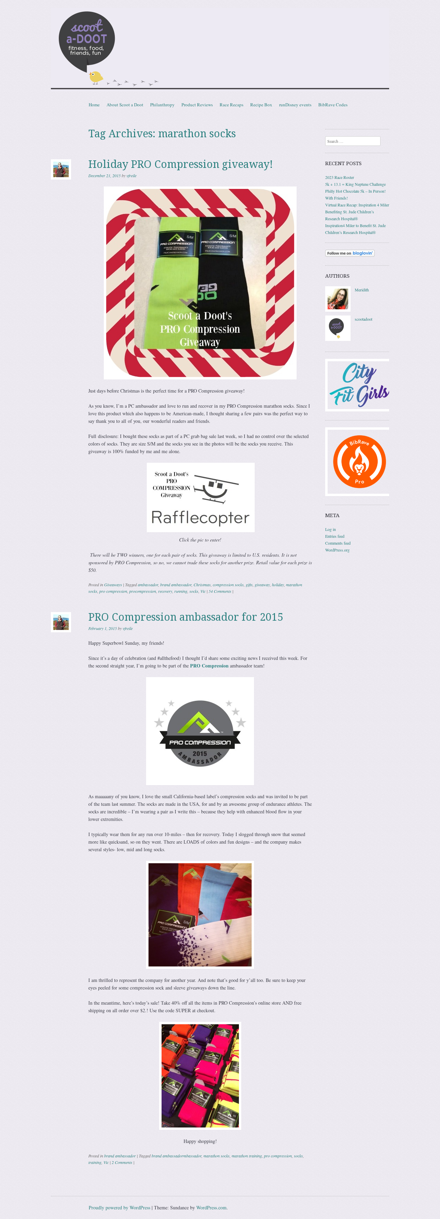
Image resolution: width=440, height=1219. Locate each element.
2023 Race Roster (339, 177)
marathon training (247, 1155)
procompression (142, 591)
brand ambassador (175, 584)
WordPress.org (337, 550)
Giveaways (113, 584)
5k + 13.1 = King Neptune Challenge (355, 184)
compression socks (228, 584)
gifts (249, 584)
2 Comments (122, 1162)
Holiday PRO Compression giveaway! (180, 164)
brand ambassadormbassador (176, 1155)
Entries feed (334, 536)
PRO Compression (209, 665)
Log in (330, 529)
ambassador (148, 584)
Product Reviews (197, 104)
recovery (165, 591)
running (180, 591)
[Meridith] (338, 310)
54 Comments (220, 591)
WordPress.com (211, 1207)
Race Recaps (231, 104)
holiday (278, 584)
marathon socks (217, 1155)
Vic (203, 591)
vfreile (131, 175)
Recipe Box (261, 104)
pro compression (113, 591)
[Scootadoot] (220, 49)
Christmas (202, 584)
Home (94, 104)
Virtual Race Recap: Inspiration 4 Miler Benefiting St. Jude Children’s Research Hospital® (357, 211)
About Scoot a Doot (125, 104)
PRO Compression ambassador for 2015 (185, 617)
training (94, 1162)
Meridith (362, 289)
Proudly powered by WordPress (119, 1207)
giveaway (262, 584)
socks (193, 591)
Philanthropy (162, 104)
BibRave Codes (333, 104)
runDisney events (295, 104)
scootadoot (363, 319)
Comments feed (338, 543)
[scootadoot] (338, 339)
